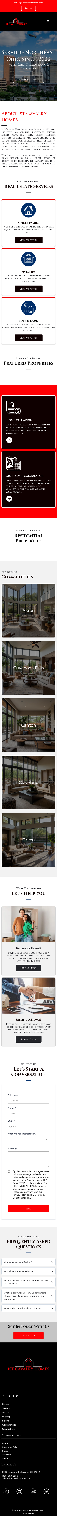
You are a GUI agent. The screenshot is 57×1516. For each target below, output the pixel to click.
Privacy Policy (28, 1513)
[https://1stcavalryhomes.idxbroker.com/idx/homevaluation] (28, 440)
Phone (12, 1108)
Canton (5, 1451)
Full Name (13, 1095)
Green (5, 1458)
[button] (48, 21)
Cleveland (6, 1454)
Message (12, 1148)
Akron (5, 1443)
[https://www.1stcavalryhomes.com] (16, 21)
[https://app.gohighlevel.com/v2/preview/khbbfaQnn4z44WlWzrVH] (28, 1364)
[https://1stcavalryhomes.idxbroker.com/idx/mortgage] (28, 499)
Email (11, 1121)
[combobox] (28, 1140)
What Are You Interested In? (22, 1133)
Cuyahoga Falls (9, 1447)
